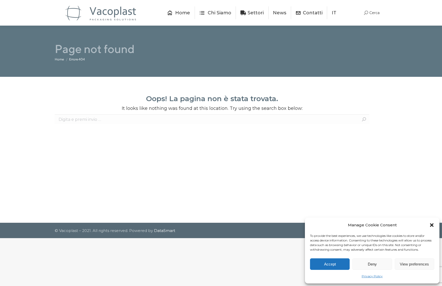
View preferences (414, 264)
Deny (372, 264)
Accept (330, 264)
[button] (431, 225)
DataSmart (164, 230)
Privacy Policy (372, 276)
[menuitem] (178, 13)
